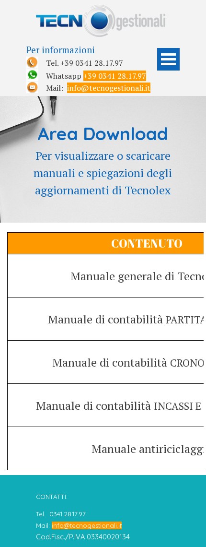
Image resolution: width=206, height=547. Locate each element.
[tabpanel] (88, 68)
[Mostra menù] (168, 59)
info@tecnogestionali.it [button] (108, 88)
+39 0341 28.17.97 (114, 76)
